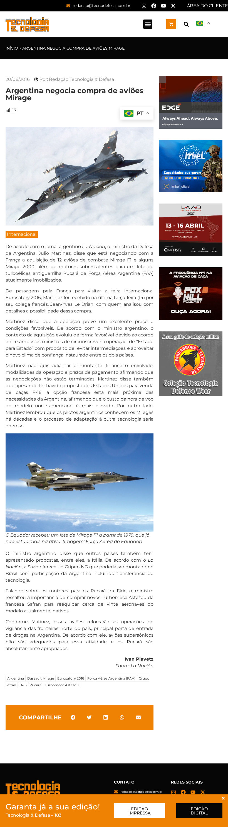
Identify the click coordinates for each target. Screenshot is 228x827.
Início (12, 48)
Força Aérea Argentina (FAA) (111, 678)
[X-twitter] (173, 5)
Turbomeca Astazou (62, 685)
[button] (147, 24)
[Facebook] (153, 5)
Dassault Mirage (40, 678)
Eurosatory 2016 (70, 678)
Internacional (21, 234)
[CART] (171, 24)
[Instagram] (144, 5)
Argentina (15, 678)
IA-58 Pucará (30, 685)
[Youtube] (163, 5)
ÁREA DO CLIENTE (207, 5)
